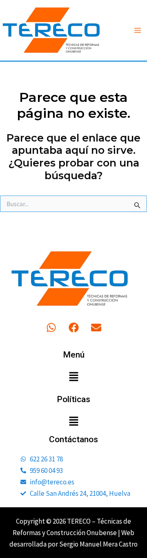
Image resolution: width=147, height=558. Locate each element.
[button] (73, 377)
